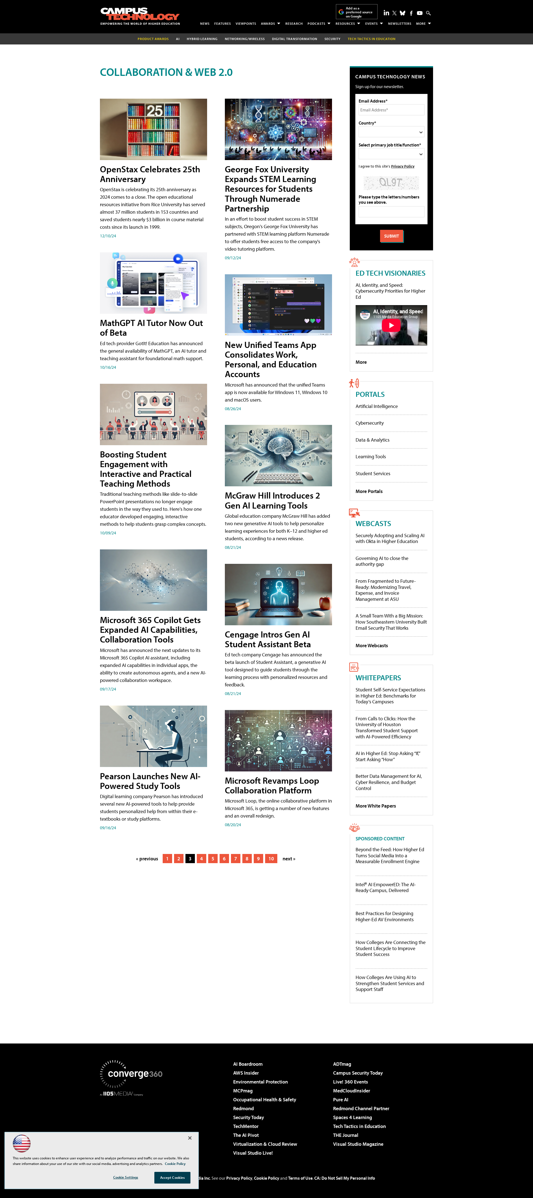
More (421, 23)
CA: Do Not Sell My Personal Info (344, 1178)
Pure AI (340, 1099)
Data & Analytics (372, 440)
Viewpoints (246, 23)
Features (222, 23)
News (205, 23)
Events (371, 23)
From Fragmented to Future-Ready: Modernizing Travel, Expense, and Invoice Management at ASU (386, 590)
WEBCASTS (373, 523)
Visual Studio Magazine (358, 1144)
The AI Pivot (246, 1135)
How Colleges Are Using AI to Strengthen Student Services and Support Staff (390, 983)
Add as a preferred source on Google (359, 12)
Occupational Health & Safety (264, 1099)
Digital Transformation (294, 39)
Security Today (248, 1117)
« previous (147, 858)
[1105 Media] (133, 1124)
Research (294, 23)
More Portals (369, 491)
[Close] (190, 1138)
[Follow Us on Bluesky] (402, 13)
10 (271, 858)
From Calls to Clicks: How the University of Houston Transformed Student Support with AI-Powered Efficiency (387, 727)
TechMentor (245, 1126)
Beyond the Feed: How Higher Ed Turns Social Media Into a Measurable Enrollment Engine (390, 855)
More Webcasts (372, 645)
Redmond (243, 1108)
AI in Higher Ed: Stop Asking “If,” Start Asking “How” (388, 756)
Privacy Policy (402, 166)
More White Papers (376, 806)
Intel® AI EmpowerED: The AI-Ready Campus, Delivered (386, 887)
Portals (370, 394)
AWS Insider (246, 1073)
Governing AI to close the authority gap (382, 561)
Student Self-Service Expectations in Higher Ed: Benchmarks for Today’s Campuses (390, 695)
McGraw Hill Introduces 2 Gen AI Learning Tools (272, 500)
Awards (268, 23)
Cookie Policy (266, 1178)
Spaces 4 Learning (352, 1117)
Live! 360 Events (350, 1082)
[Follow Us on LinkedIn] (386, 12)
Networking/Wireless (245, 39)
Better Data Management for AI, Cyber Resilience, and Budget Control (389, 782)
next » (289, 858)
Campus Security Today (358, 1073)
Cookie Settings (125, 1177)
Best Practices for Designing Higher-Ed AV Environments (385, 916)
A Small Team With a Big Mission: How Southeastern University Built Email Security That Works (391, 621)
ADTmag (342, 1064)
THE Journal (345, 1135)
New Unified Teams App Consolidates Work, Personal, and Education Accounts (271, 359)
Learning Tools (371, 456)
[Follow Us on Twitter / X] (394, 13)
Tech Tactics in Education (359, 1126)
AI (178, 39)
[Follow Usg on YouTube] (420, 13)
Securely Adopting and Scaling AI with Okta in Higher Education (390, 538)
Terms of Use (300, 1178)
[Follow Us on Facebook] (411, 13)
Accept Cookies (172, 1177)
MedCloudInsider (351, 1090)
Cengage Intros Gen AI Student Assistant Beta (268, 639)
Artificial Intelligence (377, 406)
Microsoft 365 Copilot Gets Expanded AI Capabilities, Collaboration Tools (150, 629)
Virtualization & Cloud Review (265, 1144)
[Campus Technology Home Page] (140, 16)
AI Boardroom (248, 1064)
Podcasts (316, 23)
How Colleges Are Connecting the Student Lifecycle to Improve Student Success (391, 948)
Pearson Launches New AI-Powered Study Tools (150, 780)
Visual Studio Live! (253, 1153)
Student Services (373, 473)
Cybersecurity (370, 423)
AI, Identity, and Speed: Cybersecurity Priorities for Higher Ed (390, 291)
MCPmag (243, 1090)
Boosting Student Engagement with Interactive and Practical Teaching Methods (146, 469)
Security (333, 39)
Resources (345, 23)
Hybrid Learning (202, 39)
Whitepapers (378, 677)
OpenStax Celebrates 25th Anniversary (150, 173)
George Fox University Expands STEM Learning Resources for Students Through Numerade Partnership (270, 188)
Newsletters (399, 23)
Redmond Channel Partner (361, 1108)
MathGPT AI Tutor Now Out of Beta (151, 327)
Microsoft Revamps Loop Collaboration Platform (272, 785)
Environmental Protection (260, 1082)
